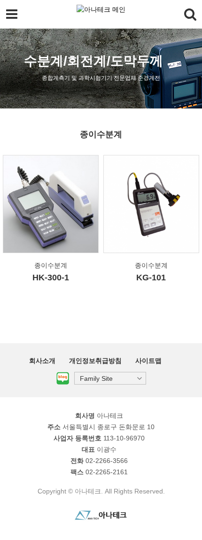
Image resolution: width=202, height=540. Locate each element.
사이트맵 (148, 360)
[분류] (11, 14)
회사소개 (42, 360)
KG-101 (151, 277)
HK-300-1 (50, 277)
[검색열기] (190, 14)
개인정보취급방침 (95, 360)
